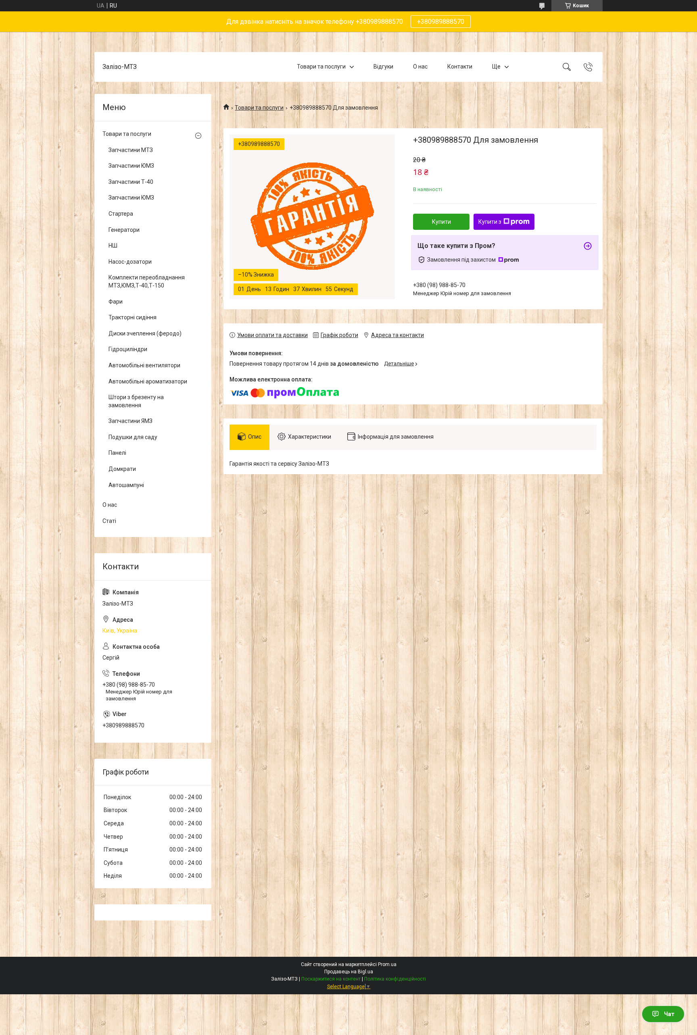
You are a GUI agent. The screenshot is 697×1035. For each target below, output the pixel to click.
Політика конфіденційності (395, 979)
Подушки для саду (133, 437)
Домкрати (122, 469)
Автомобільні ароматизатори (148, 381)
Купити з (489, 222)
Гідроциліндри (128, 349)
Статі (109, 521)
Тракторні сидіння (133, 317)
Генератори (124, 230)
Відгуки (383, 66)
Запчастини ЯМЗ (130, 421)
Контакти (459, 66)
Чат (669, 1014)
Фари (116, 301)
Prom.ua (387, 964)
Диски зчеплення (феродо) (145, 333)
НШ (113, 245)
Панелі (117, 453)
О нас (420, 66)
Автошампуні (126, 485)
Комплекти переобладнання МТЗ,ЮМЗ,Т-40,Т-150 (147, 281)
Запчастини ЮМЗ (131, 165)
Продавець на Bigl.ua (348, 972)
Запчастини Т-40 (131, 182)
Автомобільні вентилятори (144, 365)
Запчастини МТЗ (131, 150)
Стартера (121, 213)
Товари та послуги (321, 66)
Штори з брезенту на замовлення (136, 401)
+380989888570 (440, 21)
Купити (441, 222)
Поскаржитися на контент (331, 979)
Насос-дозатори (130, 261)
